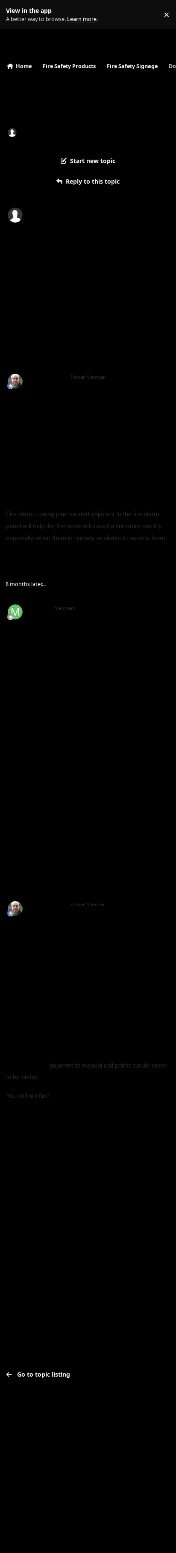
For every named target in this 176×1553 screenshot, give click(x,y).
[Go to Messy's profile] (15, 611)
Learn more (16, 15)
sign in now (25, 1227)
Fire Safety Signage (131, 132)
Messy (38, 608)
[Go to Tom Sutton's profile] (15, 381)
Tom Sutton (46, 377)
